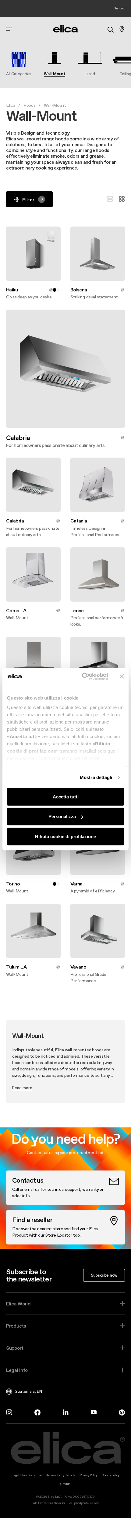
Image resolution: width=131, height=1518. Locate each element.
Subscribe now (104, 1275)
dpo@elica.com (89, 1503)
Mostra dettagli (96, 777)
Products (16, 1325)
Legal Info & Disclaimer (27, 1475)
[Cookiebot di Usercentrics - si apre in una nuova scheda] (82, 676)
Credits (65, 1484)
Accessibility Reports (61, 1475)
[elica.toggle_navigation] (9, 29)
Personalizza (62, 816)
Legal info (17, 1370)
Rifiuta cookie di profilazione (65, 836)
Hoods (29, 105)
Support (14, 1348)
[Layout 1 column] (110, 199)
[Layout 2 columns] (122, 199)
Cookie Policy (110, 1475)
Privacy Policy (88, 1475)
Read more (22, 1087)
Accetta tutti (66, 796)
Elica (10, 105)
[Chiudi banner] (122, 676)
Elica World (18, 1303)
